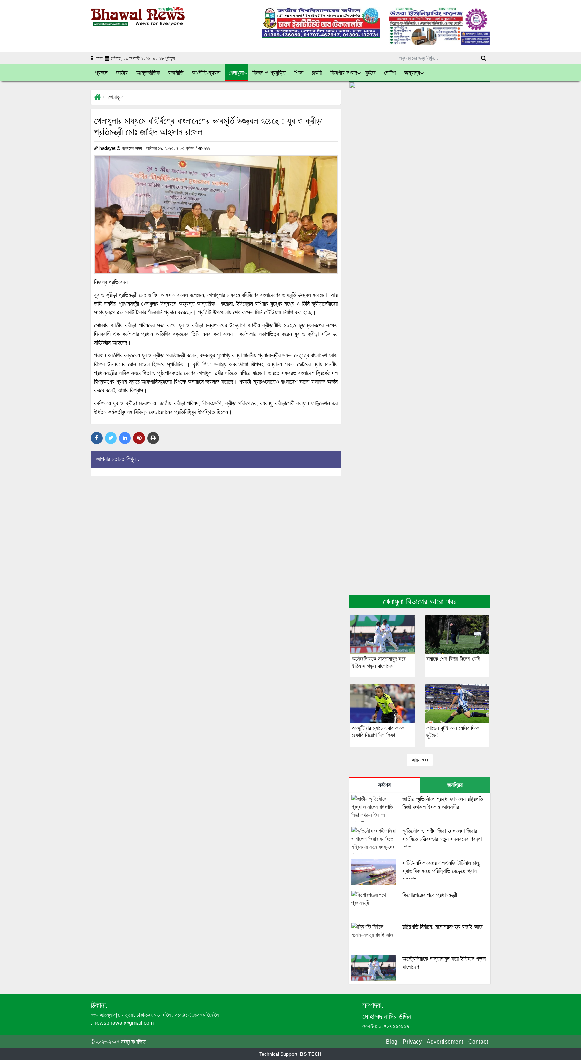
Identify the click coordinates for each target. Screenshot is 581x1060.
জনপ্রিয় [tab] (455, 785)
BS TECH (311, 1054)
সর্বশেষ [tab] (384, 785)
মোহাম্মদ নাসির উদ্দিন (386, 1016)
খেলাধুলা (115, 97)
